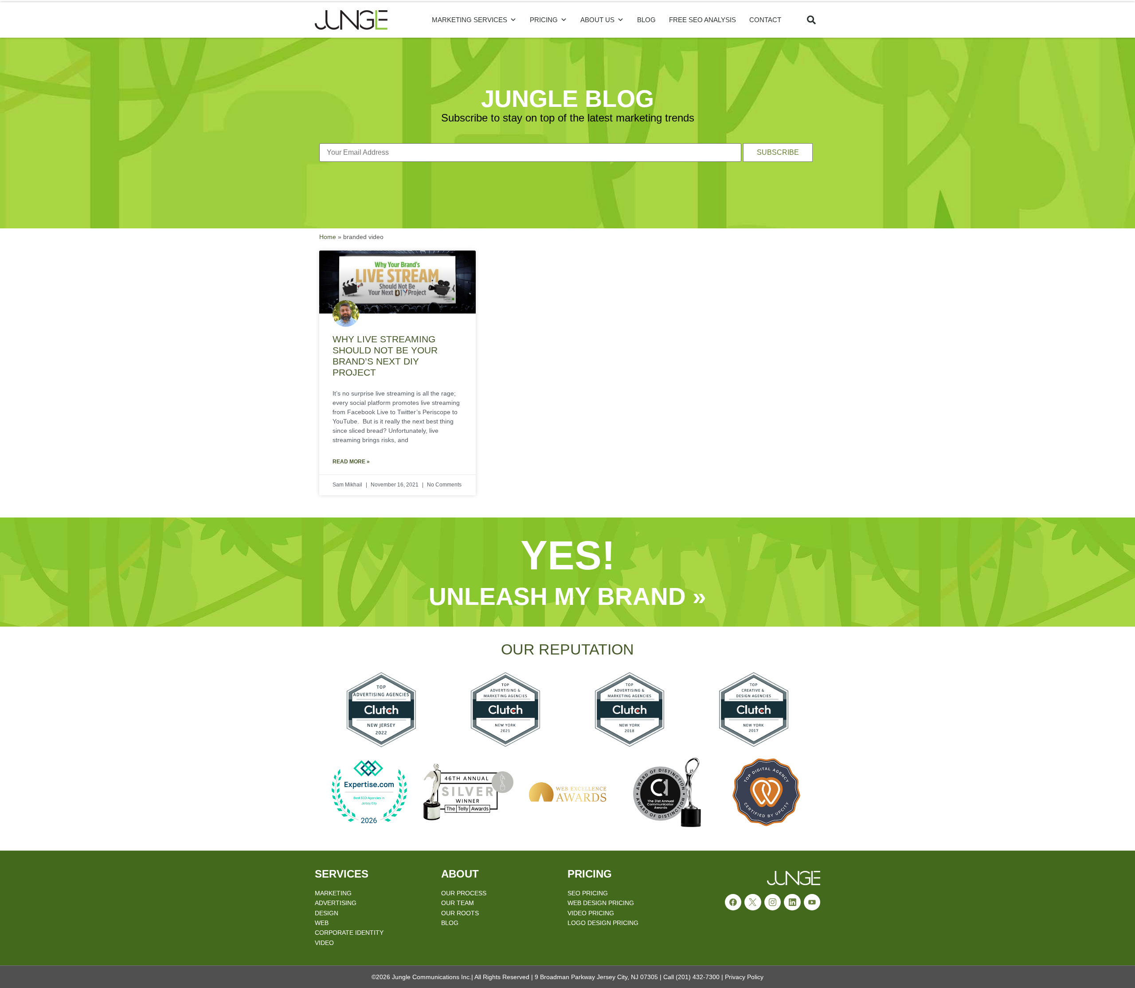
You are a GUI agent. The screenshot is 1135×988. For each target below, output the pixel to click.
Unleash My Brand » (567, 596)
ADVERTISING (335, 902)
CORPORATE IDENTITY (349, 932)
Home (327, 237)
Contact (765, 20)
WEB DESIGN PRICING (601, 902)
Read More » (351, 462)
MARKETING (333, 893)
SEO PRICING (588, 893)
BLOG (449, 922)
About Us (597, 20)
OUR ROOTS (460, 913)
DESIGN (326, 913)
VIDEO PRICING (591, 913)
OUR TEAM (457, 902)
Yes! (568, 555)
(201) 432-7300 (698, 976)
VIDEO (324, 942)
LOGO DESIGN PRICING (603, 922)
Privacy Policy (744, 976)
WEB (322, 922)
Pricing (544, 20)
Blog (646, 20)
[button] (811, 20)
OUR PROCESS (463, 893)
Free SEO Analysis (702, 20)
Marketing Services (469, 20)
